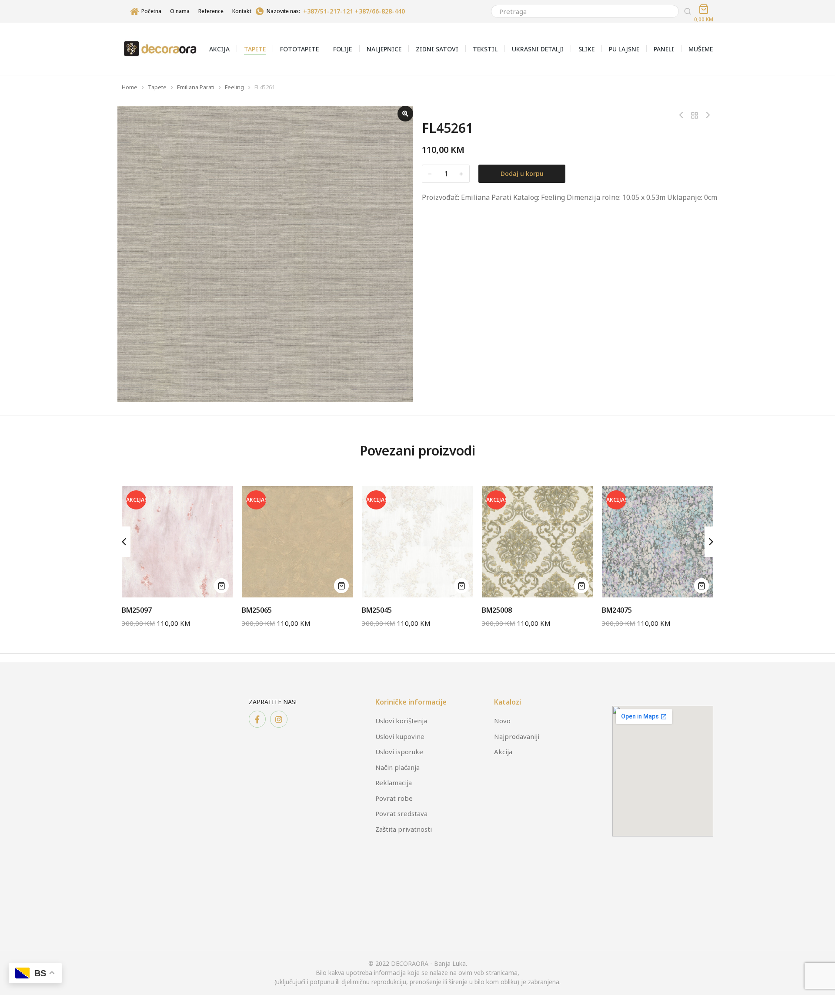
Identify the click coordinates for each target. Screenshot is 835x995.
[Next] (705, 115)
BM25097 (137, 610)
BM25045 (377, 610)
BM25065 (257, 610)
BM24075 (617, 610)
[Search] (687, 11)
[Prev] (683, 115)
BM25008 (497, 610)
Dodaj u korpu (522, 173)
